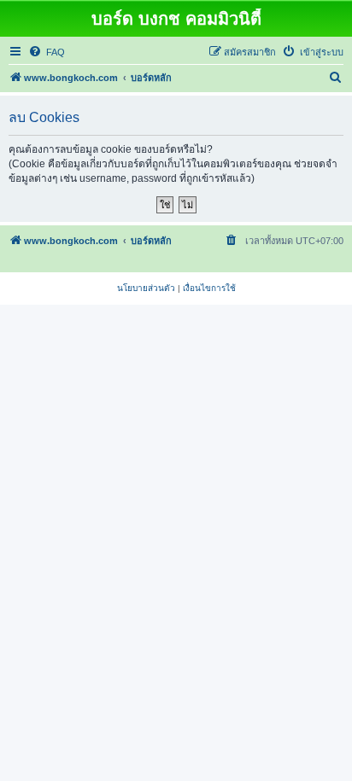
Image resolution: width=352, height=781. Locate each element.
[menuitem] (46, 52)
